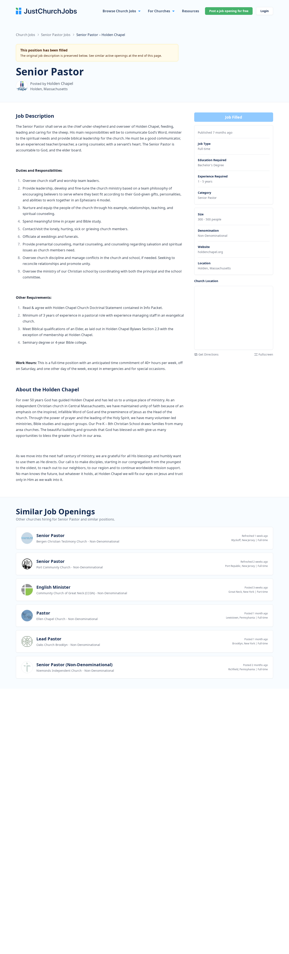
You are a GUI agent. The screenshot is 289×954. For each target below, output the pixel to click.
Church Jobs (25, 34)
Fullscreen (266, 354)
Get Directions (208, 354)
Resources (190, 11)
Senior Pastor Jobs (55, 34)
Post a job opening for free (228, 11)
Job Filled (233, 117)
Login (264, 11)
